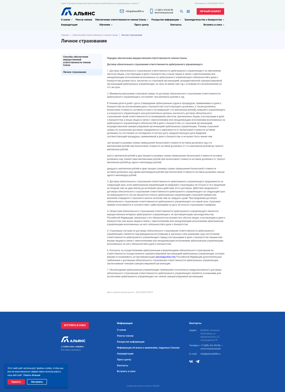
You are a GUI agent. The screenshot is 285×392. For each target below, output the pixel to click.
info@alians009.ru (210, 353)
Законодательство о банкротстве (203, 19)
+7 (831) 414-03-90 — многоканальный (212, 347)
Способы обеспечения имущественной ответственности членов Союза (77, 61)
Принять (16, 381)
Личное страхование (74, 72)
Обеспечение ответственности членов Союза (120, 19)
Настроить (37, 381)
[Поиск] (181, 11)
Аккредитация (69, 24)
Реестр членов (84, 19)
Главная (65, 35)
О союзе (65, 19)
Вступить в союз (213, 24)
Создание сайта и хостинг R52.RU (143, 386)
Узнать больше (31, 375)
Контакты (176, 24)
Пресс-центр (141, 24)
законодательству (165, 256)
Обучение (104, 24)
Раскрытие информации (165, 19)
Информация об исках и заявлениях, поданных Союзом (148, 347)
